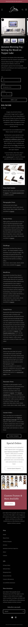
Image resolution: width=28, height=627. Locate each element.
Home (4, 534)
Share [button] (4, 108)
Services (5, 545)
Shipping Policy (7, 572)
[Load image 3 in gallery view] (21, 41)
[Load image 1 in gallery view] (7, 41)
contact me (10, 157)
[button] (2, 9)
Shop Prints (6, 538)
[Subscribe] (23, 611)
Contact (5, 555)
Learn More (9, 503)
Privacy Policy (6, 565)
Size (2, 77)
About (4, 552)
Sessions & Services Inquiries (10, 548)
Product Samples (14, 436)
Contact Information (8, 579)
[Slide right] (26, 41)
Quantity (3, 91)
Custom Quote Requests (14, 468)
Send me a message (11, 419)
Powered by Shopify (19, 624)
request (7, 193)
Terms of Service (7, 575)
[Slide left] (1, 41)
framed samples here (18, 193)
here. (16, 145)
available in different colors (13, 139)
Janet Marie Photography (12, 624)
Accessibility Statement (9, 582)
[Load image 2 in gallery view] (14, 41)
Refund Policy (6, 568)
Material (3, 84)
